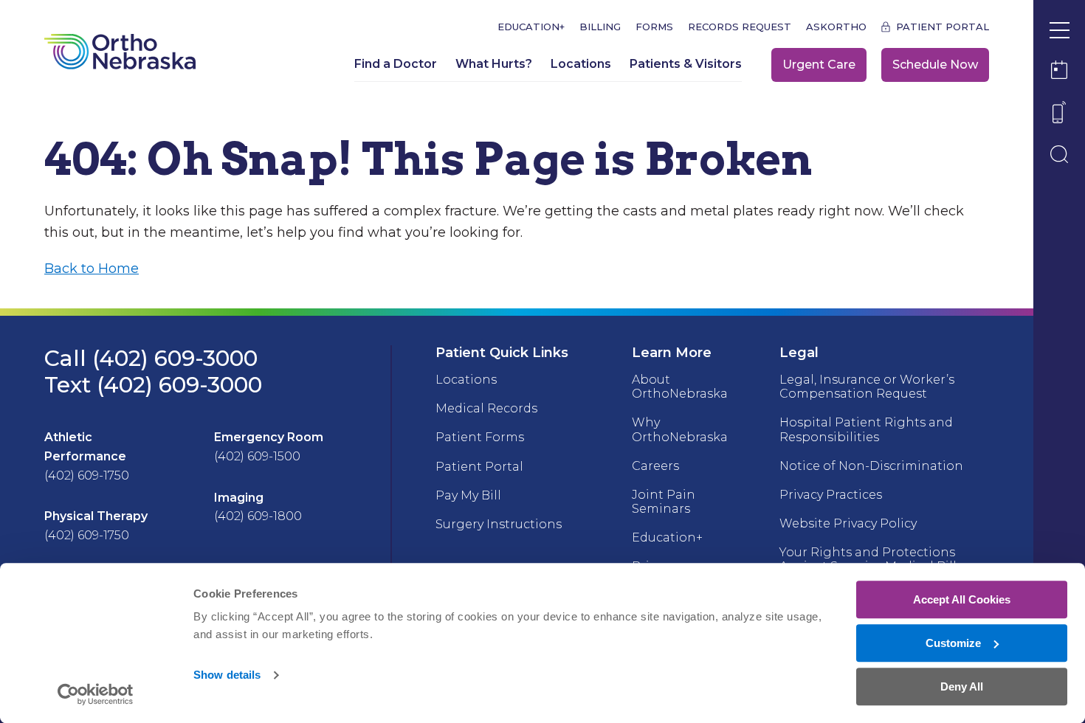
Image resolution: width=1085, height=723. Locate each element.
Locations (581, 64)
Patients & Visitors (686, 64)
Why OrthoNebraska (680, 429)
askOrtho (836, 26)
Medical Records (486, 408)
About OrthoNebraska (680, 387)
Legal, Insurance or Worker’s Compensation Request (866, 387)
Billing (600, 26)
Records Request (739, 26)
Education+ (531, 26)
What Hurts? (493, 64)
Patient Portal (942, 26)
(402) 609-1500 (257, 456)
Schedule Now (935, 65)
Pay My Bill (468, 495)
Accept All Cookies (961, 599)
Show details (227, 675)
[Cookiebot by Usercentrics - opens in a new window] (95, 694)
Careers (655, 466)
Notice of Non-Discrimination (871, 466)
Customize (953, 643)
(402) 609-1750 (86, 475)
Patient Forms (479, 437)
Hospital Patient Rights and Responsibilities (866, 429)
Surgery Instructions (498, 524)
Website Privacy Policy (848, 523)
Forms (654, 26)
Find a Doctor (395, 64)
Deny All (961, 686)
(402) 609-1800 (258, 516)
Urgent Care (818, 65)
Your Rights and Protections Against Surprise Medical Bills (870, 559)
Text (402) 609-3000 (153, 384)
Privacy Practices (830, 495)
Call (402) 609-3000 (151, 358)
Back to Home (91, 268)
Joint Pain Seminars (663, 502)
